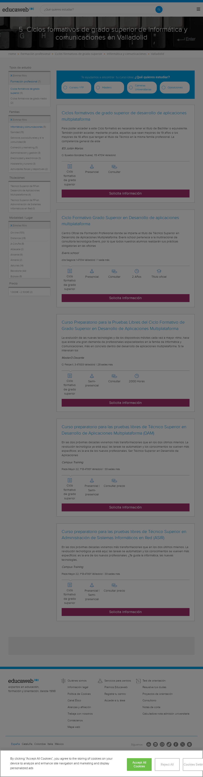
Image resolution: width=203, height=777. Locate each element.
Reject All (167, 765)
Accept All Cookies (139, 764)
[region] (101, 763)
